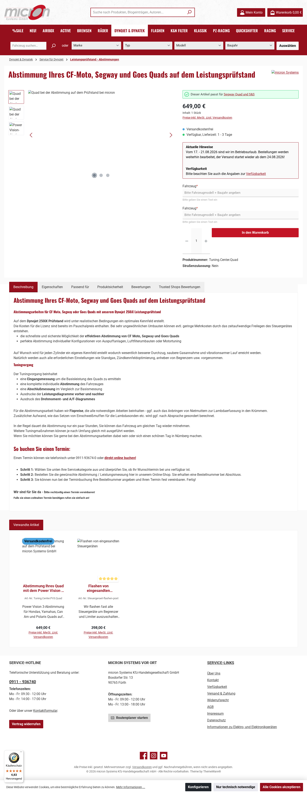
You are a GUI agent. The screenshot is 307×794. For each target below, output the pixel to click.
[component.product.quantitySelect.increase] (206, 241)
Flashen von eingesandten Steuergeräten (98, 588)
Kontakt (213, 680)
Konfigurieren (198, 787)
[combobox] (138, 12)
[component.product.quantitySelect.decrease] (187, 241)
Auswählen (287, 46)
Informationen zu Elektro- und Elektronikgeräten (242, 727)
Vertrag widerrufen (26, 724)
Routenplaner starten (131, 718)
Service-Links (220, 663)
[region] (91, 135)
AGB (210, 707)
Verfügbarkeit (256, 174)
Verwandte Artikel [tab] (26, 525)
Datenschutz (216, 720)
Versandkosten (142, 767)
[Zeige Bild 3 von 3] (107, 175)
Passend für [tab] (80, 287)
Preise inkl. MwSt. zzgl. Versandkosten (207, 117)
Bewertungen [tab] (141, 287)
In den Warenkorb (255, 233)
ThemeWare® (212, 771)
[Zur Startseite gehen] (27, 12)
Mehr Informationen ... (130, 787)
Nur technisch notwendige (235, 787)
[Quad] (101, 135)
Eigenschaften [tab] (52, 287)
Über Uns (213, 673)
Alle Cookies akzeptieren (281, 787)
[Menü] (21, 752)
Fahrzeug (190, 186)
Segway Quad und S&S (239, 94)
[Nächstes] (171, 135)
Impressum (215, 714)
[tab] (23, 287)
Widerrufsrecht (218, 700)
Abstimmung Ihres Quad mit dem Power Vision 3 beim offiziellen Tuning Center (43, 588)
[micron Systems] (285, 72)
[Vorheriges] (31, 135)
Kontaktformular (45, 711)
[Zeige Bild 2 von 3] (101, 175)
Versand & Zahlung (221, 693)
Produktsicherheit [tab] (110, 287)
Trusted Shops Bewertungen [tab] (179, 287)
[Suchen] (189, 12)
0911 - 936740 (22, 681)
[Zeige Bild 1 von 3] (94, 175)
